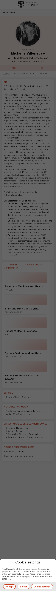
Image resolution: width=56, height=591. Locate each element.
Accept (10, 586)
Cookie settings (42, 586)
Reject (23, 586)
